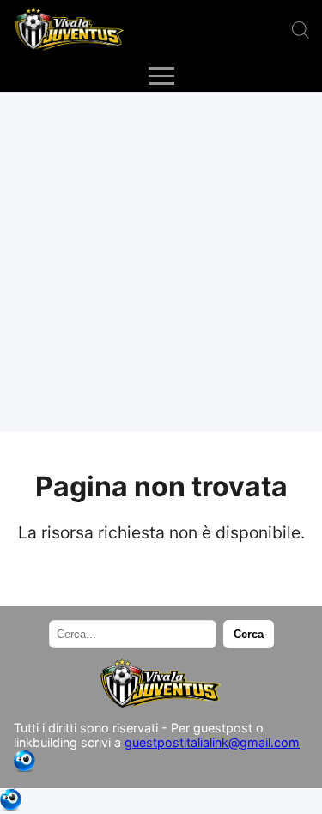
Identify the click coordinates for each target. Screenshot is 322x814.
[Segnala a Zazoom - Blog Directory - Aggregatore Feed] (24, 767)
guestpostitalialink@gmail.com (212, 742)
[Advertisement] (161, 262)
